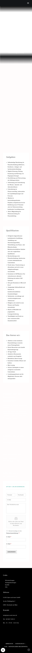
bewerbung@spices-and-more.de (13, 442)
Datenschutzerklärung (12, 533)
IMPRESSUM (9, 643)
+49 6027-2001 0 (10, 619)
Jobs (6, 587)
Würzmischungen (9, 580)
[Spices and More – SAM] (8, 3)
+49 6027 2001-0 (11, 476)
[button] (28, 3)
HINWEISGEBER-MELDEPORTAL (18, 646)
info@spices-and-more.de (10, 615)
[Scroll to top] (28, 649)
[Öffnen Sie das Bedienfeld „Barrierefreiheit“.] (3, 650)
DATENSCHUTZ (19, 643)
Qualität (7, 584)
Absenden (12, 552)
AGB (5, 646)
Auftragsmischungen (10, 582)
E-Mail (8, 537)
